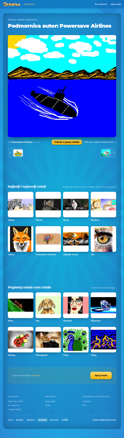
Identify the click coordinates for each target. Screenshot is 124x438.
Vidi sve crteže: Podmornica (98, 142)
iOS (84, 405)
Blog (47, 405)
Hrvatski (42, 420)
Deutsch (31, 420)
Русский (54, 420)
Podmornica (32, 20)
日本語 (65, 420)
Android (86, 401)
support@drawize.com (104, 420)
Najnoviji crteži (15, 401)
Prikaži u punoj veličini (66, 142)
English (19, 420)
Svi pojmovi (101, 4)
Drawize (12, 20)
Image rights (14, 409)
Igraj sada (116, 4)
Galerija (20, 20)
